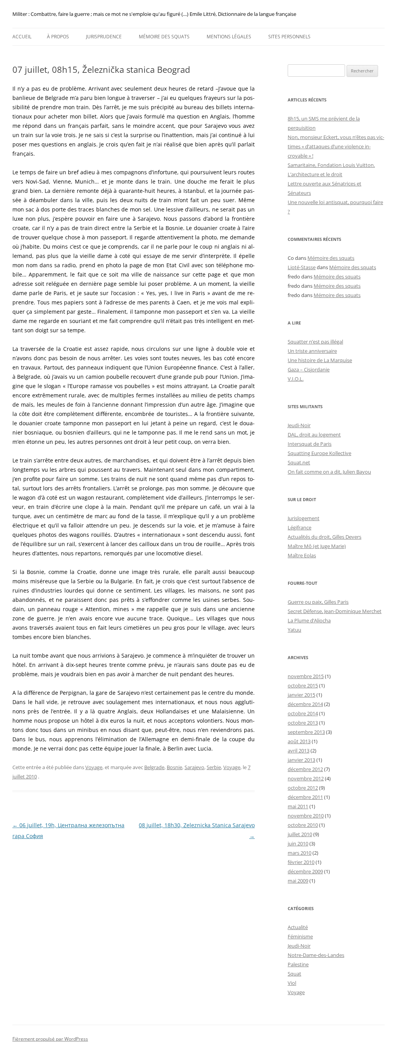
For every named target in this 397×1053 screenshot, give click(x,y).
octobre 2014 (303, 713)
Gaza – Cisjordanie (309, 369)
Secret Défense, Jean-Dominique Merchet (334, 611)
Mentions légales (229, 36)
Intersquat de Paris (309, 443)
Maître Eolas (302, 555)
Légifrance (299, 527)
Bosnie (174, 767)
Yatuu (294, 629)
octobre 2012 (303, 787)
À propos (58, 36)
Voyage (93, 767)
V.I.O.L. (296, 378)
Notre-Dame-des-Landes (316, 955)
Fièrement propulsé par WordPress (50, 1039)
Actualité (298, 927)
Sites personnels (289, 36)
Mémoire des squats (164, 36)
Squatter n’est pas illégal (315, 341)
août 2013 (299, 741)
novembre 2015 (306, 676)
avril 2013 (298, 750)
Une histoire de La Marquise (320, 360)
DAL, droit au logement (314, 434)
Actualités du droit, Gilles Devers (324, 536)
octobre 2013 (303, 722)
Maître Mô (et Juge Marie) (317, 546)
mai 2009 (298, 880)
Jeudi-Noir (299, 425)
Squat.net (299, 462)
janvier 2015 (301, 694)
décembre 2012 (305, 769)
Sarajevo (194, 767)
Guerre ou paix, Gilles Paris (318, 601)
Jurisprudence (104, 36)
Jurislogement (303, 518)
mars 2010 (299, 852)
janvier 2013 (301, 759)
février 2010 (301, 862)
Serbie (214, 767)
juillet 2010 (300, 834)
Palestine (298, 964)
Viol (292, 982)
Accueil (21, 36)
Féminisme (300, 936)
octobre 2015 (303, 685)
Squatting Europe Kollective (319, 453)
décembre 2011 (305, 797)
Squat (294, 973)
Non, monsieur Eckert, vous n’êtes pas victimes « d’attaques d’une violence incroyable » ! (336, 146)
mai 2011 (298, 806)
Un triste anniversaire (312, 350)
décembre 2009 (305, 871)
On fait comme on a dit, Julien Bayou (329, 471)
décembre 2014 (305, 704)
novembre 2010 (306, 815)
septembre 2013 (306, 731)
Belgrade (154, 767)
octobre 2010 (303, 824)
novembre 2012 (306, 778)
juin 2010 (298, 843)
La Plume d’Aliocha (309, 620)
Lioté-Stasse (302, 267)
